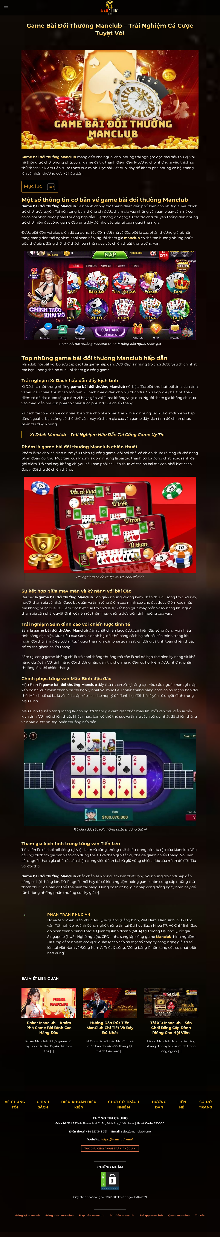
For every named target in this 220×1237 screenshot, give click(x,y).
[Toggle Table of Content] (49, 186)
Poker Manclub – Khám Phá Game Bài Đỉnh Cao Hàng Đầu (49, 1028)
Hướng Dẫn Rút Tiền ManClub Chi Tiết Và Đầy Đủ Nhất (110, 1028)
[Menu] (5, 7)
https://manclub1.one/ (117, 1139)
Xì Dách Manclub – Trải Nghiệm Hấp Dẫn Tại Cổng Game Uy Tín (97, 434)
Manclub (163, 937)
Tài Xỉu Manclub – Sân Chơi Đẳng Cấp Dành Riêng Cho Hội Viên (171, 1028)
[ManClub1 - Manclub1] (110, 7)
